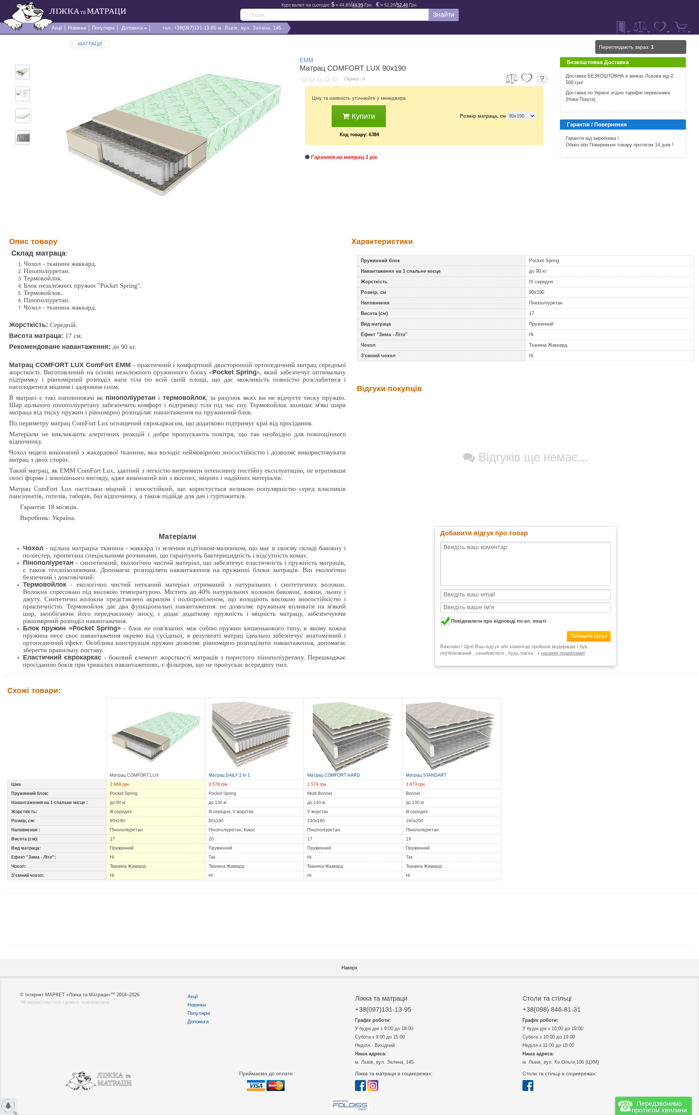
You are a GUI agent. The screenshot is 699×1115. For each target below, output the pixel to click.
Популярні (198, 1013)
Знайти (443, 14)
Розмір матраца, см (483, 116)
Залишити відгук (588, 636)
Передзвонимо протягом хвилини (659, 1107)
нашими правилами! (563, 653)
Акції (192, 996)
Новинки (196, 1005)
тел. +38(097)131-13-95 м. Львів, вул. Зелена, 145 (221, 28)
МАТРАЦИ (90, 44)
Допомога (198, 1021)
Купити (362, 116)
